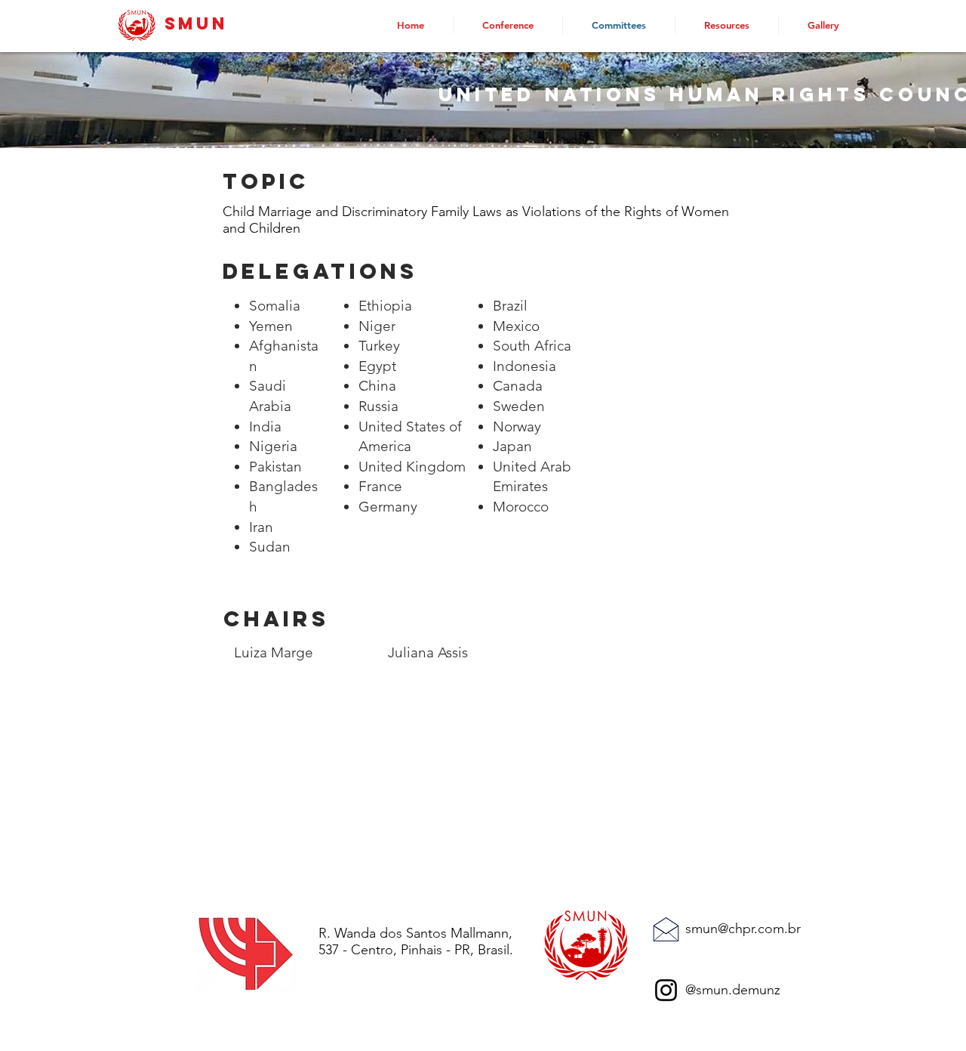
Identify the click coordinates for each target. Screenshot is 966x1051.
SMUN (196, 23)
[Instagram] (666, 990)
